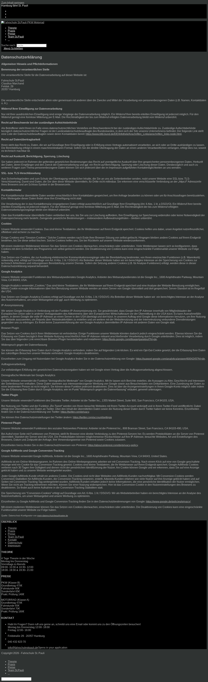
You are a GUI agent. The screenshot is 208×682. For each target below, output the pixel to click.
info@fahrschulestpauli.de (23, 647)
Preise (11, 534)
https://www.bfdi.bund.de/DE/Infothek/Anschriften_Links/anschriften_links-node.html (134, 134)
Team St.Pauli (16, 536)
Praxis (11, 531)
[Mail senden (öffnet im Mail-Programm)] (9, 17)
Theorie (12, 528)
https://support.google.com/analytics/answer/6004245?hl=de (170, 358)
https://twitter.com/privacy (75, 411)
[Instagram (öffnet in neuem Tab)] (9, 14)
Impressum (14, 545)
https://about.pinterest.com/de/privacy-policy (113, 445)
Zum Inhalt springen (12, 2)
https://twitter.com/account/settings (92, 417)
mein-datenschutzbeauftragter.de (52, 515)
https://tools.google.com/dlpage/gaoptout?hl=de (129, 339)
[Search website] (9, 39)
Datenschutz (15, 542)
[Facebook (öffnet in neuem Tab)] (9, 11)
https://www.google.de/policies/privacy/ (168, 501)
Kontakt (12, 539)
